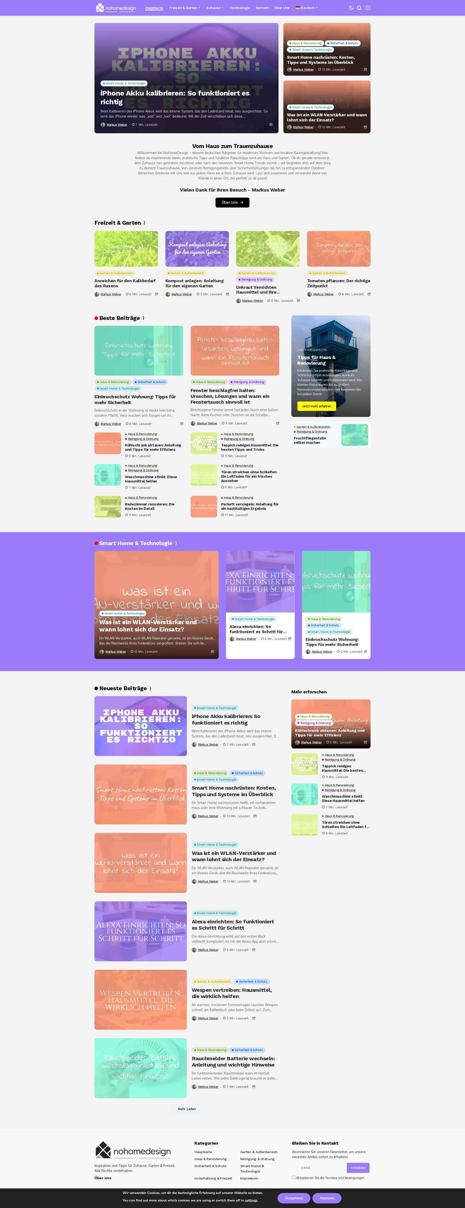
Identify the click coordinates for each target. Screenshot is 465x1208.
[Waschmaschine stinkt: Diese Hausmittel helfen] (107, 475)
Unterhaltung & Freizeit (213, 1178)
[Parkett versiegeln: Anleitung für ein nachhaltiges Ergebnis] (204, 507)
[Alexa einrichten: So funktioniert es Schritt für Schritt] (260, 582)
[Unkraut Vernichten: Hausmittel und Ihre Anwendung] (268, 249)
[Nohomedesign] (116, 8)
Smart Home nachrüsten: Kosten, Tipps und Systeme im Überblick (321, 60)
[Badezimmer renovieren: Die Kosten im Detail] (107, 507)
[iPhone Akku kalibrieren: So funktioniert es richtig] (186, 78)
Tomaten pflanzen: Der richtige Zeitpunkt (339, 283)
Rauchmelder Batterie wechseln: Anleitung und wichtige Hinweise (233, 1061)
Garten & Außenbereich (259, 1152)
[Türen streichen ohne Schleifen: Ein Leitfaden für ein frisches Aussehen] (204, 475)
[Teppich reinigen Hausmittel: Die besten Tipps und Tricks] (204, 443)
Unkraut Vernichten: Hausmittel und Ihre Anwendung (256, 290)
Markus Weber (117, 124)
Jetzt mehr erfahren (317, 406)
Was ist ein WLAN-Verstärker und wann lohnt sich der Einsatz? (327, 117)
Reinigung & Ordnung (257, 1159)
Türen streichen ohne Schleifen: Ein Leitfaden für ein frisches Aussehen (249, 476)
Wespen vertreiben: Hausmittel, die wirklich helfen (232, 993)
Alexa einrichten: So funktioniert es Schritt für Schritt (256, 629)
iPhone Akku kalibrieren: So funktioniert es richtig (175, 97)
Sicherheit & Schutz (210, 1166)
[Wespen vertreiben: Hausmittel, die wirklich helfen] (140, 1000)
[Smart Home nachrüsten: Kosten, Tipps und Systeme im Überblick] (140, 794)
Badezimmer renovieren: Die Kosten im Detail (149, 506)
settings (251, 1200)
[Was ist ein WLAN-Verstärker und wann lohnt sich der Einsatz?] (156, 605)
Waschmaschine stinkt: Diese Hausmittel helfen (151, 479)
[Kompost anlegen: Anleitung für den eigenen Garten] (197, 249)
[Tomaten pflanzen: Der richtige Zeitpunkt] (339, 249)
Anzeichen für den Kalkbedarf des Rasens (124, 283)
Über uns (102, 1178)
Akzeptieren (294, 1198)
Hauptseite (203, 1152)
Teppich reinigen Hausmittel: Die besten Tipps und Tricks (249, 447)
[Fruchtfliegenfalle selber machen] (354, 435)
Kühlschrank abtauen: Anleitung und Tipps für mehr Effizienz (153, 447)
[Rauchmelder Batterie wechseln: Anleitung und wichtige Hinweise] (140, 1068)
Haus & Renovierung (210, 1159)
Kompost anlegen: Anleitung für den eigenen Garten (194, 283)
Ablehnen (327, 1198)
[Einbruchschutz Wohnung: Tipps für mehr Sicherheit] (138, 351)
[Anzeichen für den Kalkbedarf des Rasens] (126, 249)
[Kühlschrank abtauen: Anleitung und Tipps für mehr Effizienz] (107, 443)
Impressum (249, 1178)
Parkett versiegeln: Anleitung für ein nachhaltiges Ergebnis (250, 506)
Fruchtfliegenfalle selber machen (310, 440)
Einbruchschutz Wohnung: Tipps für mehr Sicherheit (135, 399)
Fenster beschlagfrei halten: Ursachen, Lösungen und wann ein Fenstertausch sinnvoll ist (230, 396)
